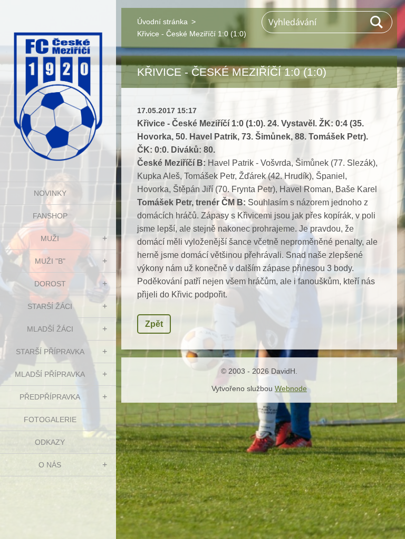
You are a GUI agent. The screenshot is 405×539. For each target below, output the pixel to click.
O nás (49, 465)
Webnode (291, 388)
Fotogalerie (50, 419)
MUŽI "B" (50, 261)
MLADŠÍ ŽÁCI (50, 329)
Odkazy (50, 442)
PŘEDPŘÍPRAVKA (50, 397)
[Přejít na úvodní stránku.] (58, 84)
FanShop (50, 216)
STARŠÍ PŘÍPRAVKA (50, 351)
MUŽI (50, 238)
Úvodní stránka (162, 21)
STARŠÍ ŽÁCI (49, 306)
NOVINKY (50, 193)
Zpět (154, 324)
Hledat (377, 22)
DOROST (50, 284)
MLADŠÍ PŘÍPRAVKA (50, 374)
